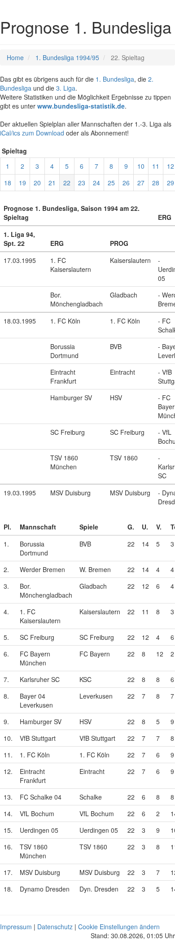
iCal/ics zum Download (32, 132)
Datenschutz (55, 926)
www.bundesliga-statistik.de (81, 105)
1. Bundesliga (115, 78)
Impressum (16, 926)
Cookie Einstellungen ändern (119, 926)
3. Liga (65, 87)
